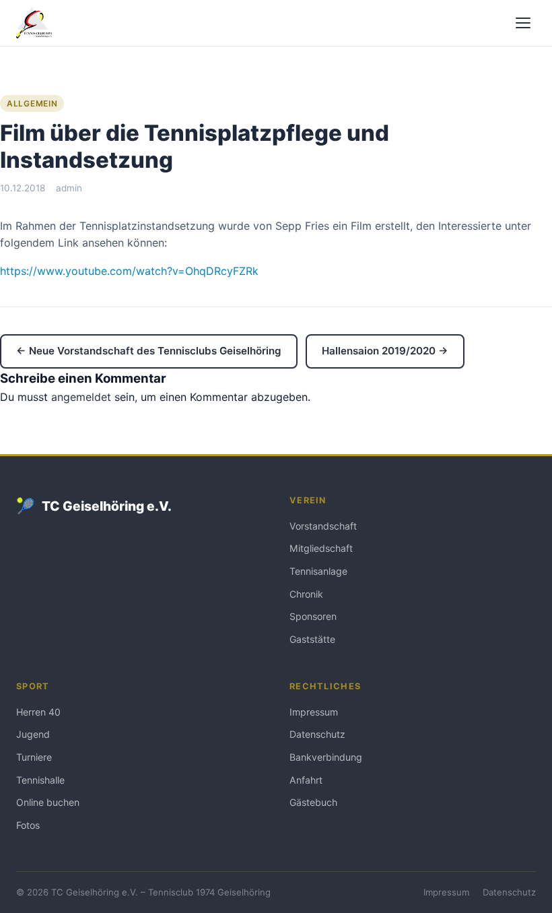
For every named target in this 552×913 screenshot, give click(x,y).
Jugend (33, 734)
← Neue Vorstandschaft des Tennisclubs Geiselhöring (148, 350)
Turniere (34, 757)
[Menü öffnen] (523, 23)
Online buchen (47, 802)
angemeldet (81, 397)
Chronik (306, 594)
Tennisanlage (318, 571)
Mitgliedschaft (321, 548)
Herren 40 (38, 712)
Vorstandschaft (323, 526)
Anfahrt (305, 780)
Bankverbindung (325, 757)
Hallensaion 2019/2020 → (385, 350)
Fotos (28, 825)
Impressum (313, 712)
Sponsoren (313, 616)
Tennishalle (40, 780)
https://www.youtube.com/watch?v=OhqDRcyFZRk (129, 271)
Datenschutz (317, 734)
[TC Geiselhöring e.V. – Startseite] (34, 22)
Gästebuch (313, 802)
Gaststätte (312, 639)
